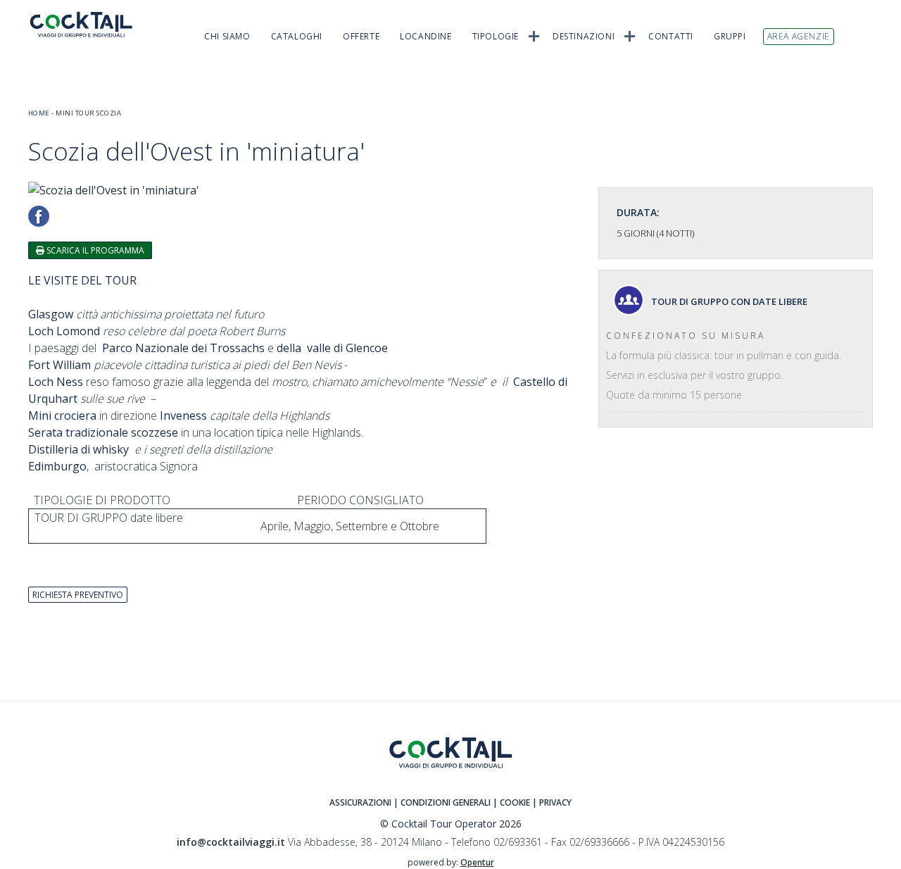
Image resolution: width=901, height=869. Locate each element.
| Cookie (511, 802)
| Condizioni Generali (443, 802)
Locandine (425, 36)
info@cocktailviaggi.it (231, 842)
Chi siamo (227, 36)
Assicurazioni (360, 802)
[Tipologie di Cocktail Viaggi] (534, 35)
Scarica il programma (94, 250)
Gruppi (730, 36)
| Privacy (552, 802)
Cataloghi (296, 36)
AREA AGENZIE (798, 36)
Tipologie (495, 36)
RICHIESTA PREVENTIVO (77, 595)
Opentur (477, 862)
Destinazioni (584, 36)
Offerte (361, 36)
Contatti (670, 36)
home (39, 113)
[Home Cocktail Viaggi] (91, 24)
